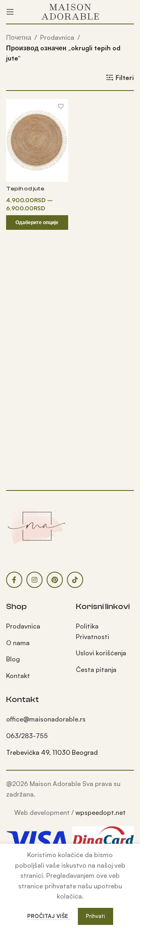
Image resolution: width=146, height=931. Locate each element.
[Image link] (36, 525)
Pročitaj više (48, 916)
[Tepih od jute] (37, 140)
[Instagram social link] (34, 580)
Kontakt (18, 676)
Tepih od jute (25, 188)
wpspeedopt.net (100, 812)
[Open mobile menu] (10, 12)
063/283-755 (27, 736)
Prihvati (95, 916)
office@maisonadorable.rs (46, 719)
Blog (13, 659)
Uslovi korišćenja (101, 653)
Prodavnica (57, 37)
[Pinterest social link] (55, 580)
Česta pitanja (96, 669)
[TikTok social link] (75, 580)
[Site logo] (70, 11)
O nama (18, 643)
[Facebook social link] (14, 580)
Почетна (18, 37)
